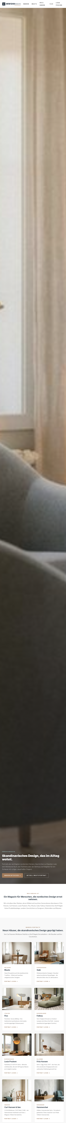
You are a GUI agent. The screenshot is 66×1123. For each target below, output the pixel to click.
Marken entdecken (11, 875)
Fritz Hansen (42, 4)
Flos (51, 4)
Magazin (18, 4)
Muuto (34, 4)
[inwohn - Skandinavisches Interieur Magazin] (8, 4)
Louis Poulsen (59, 4)
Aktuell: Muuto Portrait (36, 875)
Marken (26, 4)
